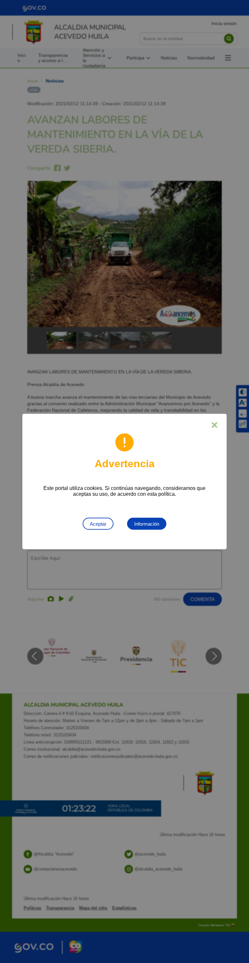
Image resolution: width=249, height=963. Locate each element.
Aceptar (98, 524)
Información (146, 524)
